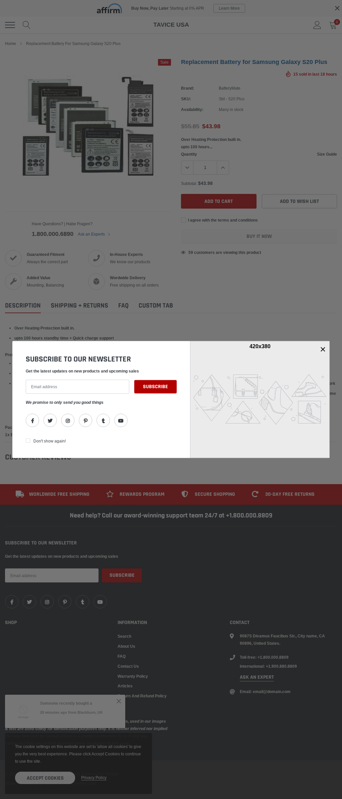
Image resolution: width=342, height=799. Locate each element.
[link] (32, 420)
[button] (323, 350)
